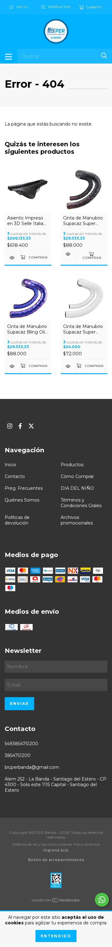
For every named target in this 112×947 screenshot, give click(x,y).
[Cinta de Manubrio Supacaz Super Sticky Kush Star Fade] (68, 254)
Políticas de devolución (17, 520)
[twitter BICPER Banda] (31, 426)
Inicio (10, 464)
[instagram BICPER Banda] (10, 426)
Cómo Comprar (77, 476)
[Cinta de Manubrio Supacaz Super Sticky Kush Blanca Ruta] (68, 366)
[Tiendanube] (56, 901)
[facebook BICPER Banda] (20, 426)
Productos (72, 464)
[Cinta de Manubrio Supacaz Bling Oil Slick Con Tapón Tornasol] (12, 366)
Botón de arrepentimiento (56, 859)
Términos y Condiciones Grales (81, 502)
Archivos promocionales (77, 520)
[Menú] (8, 56)
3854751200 (17, 755)
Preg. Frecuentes (24, 488)
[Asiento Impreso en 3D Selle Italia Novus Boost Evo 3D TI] (12, 258)
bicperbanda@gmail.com (32, 767)
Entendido (56, 936)
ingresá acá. (56, 850)
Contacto (15, 476)
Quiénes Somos (22, 500)
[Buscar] (104, 55)
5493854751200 (21, 743)
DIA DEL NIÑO (77, 488)
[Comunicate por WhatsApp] (102, 900)
